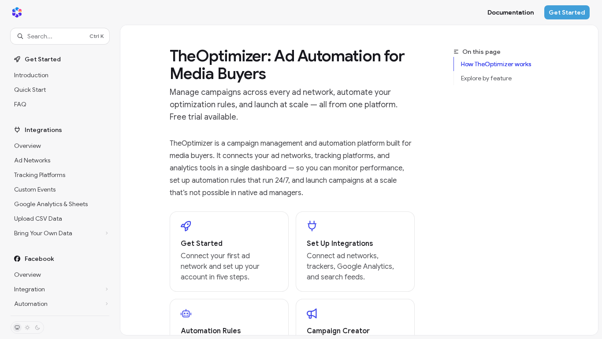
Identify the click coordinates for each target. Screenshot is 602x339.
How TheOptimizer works (496, 64)
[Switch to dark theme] (37, 327)
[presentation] (60, 180)
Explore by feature (486, 78)
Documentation (510, 12)
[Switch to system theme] (17, 327)
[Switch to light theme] (27, 327)
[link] (229, 251)
